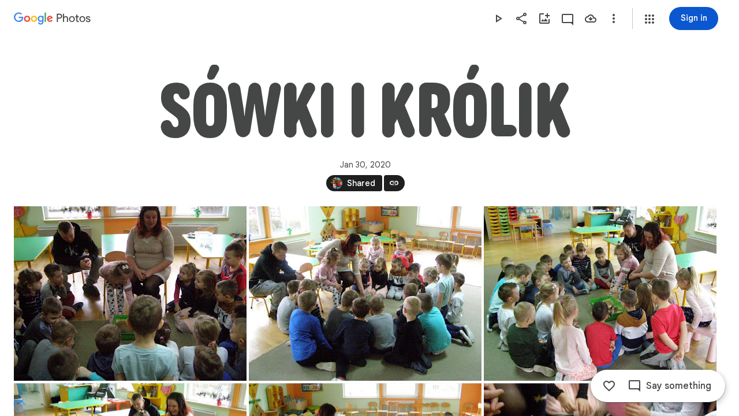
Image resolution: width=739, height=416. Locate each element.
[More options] (613, 18)
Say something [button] (678, 386)
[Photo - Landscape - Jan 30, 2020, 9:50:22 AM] (130, 293)
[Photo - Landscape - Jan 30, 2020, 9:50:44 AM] (600, 293)
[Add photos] (544, 18)
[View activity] (567, 18)
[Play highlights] (498, 18)
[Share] (521, 18)
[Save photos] (590, 18)
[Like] (609, 386)
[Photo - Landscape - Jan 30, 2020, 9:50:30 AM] (365, 293)
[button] (649, 19)
